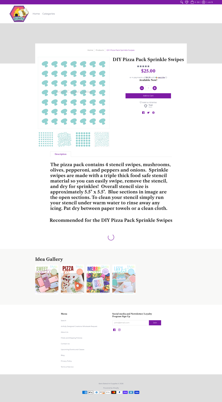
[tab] (60, 154)
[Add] (155, 88)
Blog (62, 355)
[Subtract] (142, 88)
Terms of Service (67, 367)
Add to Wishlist (149, 102)
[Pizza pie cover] (72, 279)
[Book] (98, 279)
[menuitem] (181, 2)
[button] (194, 2)
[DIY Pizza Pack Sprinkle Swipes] (46, 139)
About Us (64, 332)
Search (63, 320)
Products (100, 50)
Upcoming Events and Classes (72, 349)
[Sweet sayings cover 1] (46, 279)
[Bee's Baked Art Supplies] (19, 13)
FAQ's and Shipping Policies (71, 338)
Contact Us (65, 344)
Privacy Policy (66, 361)
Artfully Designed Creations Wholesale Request (79, 326)
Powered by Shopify (111, 388)
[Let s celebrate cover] (123, 279)
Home (90, 50)
